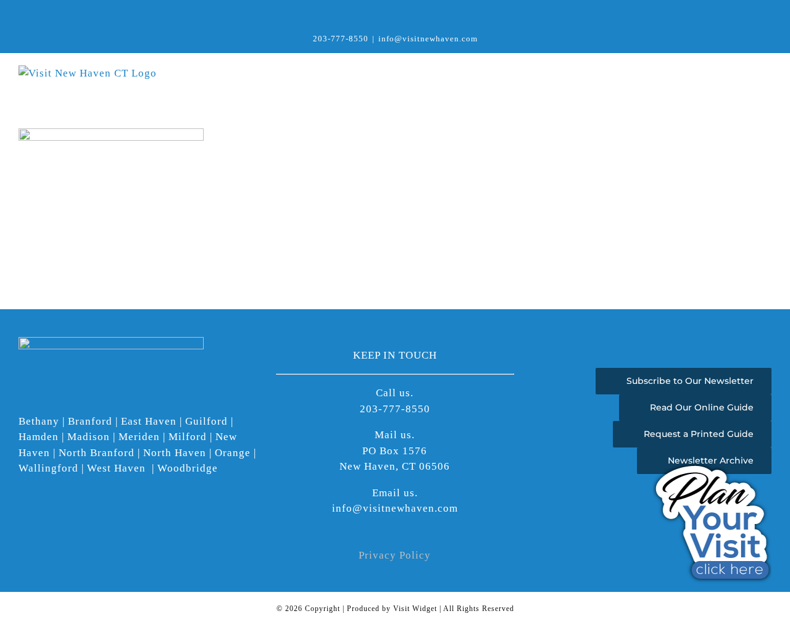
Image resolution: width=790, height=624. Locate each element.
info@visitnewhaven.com (428, 38)
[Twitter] (58, 521)
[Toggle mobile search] (743, 71)
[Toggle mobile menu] (766, 71)
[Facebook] (23, 521)
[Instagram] (40, 521)
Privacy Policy (395, 555)
